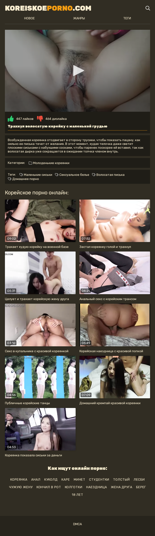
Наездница (96, 487)
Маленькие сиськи (37, 175)
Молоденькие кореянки (50, 163)
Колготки (73, 487)
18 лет (77, 495)
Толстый (121, 479)
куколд (51, 479)
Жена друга (121, 487)
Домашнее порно (25, 179)
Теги (127, 18)
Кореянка (18, 479)
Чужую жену (21, 487)
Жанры (79, 18)
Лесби (139, 479)
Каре (65, 479)
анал (35, 479)
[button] (77, 70)
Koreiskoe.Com (48, 8)
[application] (77, 71)
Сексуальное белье (74, 175)
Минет (79, 479)
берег (141, 487)
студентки (99, 479)
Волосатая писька (110, 175)
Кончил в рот (48, 487)
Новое (29, 18)
